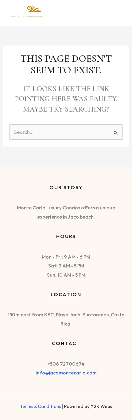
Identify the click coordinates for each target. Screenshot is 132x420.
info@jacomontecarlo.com (66, 373)
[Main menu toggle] (117, 11)
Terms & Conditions (40, 406)
